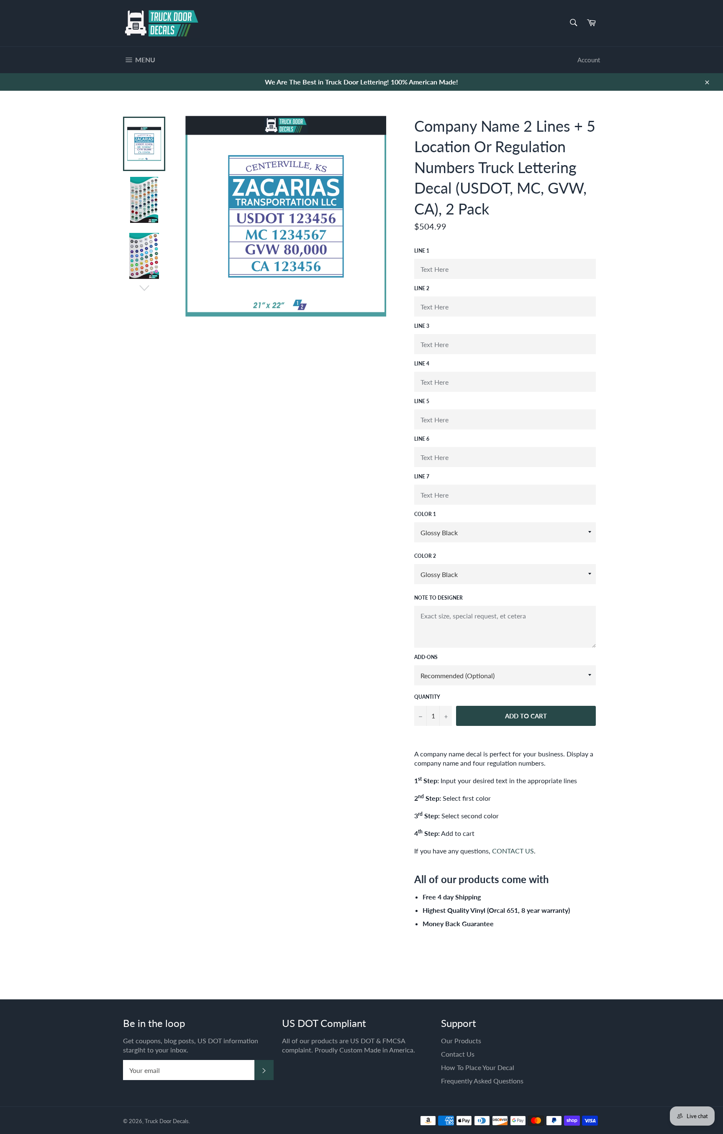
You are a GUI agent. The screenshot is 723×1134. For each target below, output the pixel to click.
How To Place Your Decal (477, 1067)
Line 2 (421, 288)
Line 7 (421, 476)
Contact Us (457, 1054)
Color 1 (425, 514)
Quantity (427, 697)
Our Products (461, 1041)
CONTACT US (513, 851)
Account (588, 60)
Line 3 (421, 326)
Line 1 (421, 251)
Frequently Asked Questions (482, 1081)
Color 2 (425, 556)
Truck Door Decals (167, 1121)
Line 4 (421, 363)
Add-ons (426, 657)
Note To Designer (438, 598)
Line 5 (421, 401)
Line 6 (421, 439)
